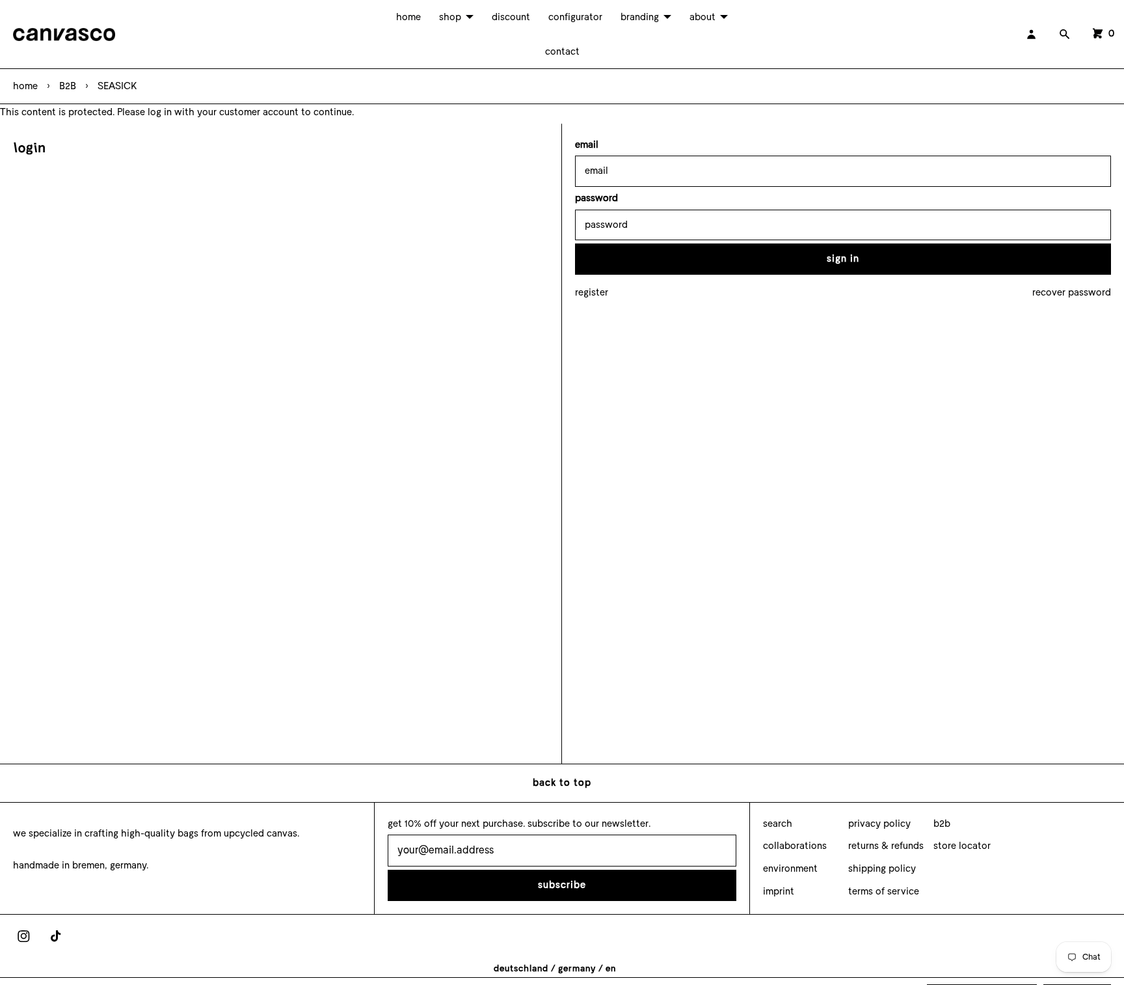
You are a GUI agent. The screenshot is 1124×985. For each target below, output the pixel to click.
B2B (67, 86)
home (408, 17)
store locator (962, 846)
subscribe (562, 885)
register (591, 292)
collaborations (795, 846)
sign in (843, 258)
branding (640, 17)
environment (790, 868)
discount (511, 17)
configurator (575, 17)
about (702, 17)
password (596, 198)
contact (562, 51)
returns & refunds (886, 846)
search (777, 823)
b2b (941, 823)
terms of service (883, 891)
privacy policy (879, 823)
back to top (562, 782)
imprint (778, 891)
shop (450, 17)
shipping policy (882, 868)
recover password (1071, 292)
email (586, 144)
